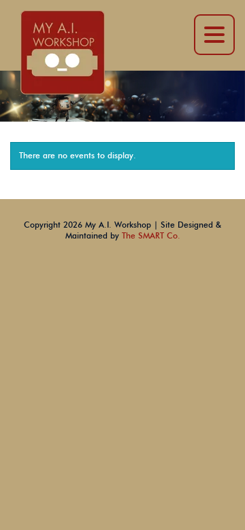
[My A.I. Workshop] (62, 52)
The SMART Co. (151, 236)
